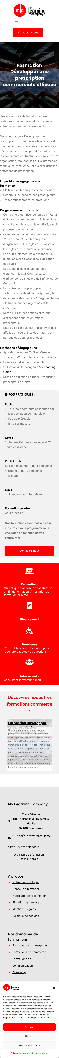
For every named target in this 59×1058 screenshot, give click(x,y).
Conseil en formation (26, 889)
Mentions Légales (24, 909)
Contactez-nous (28, 32)
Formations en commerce (29, 952)
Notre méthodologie (25, 882)
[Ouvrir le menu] (16, 22)
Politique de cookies (20, 1053)
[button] (54, 988)
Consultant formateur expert (22, 680)
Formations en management (30, 945)
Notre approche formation (29, 895)
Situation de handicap (26, 902)
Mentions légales (39, 1053)
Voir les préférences (29, 1045)
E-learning (19, 972)
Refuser (29, 1036)
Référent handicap (16, 648)
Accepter (29, 1027)
